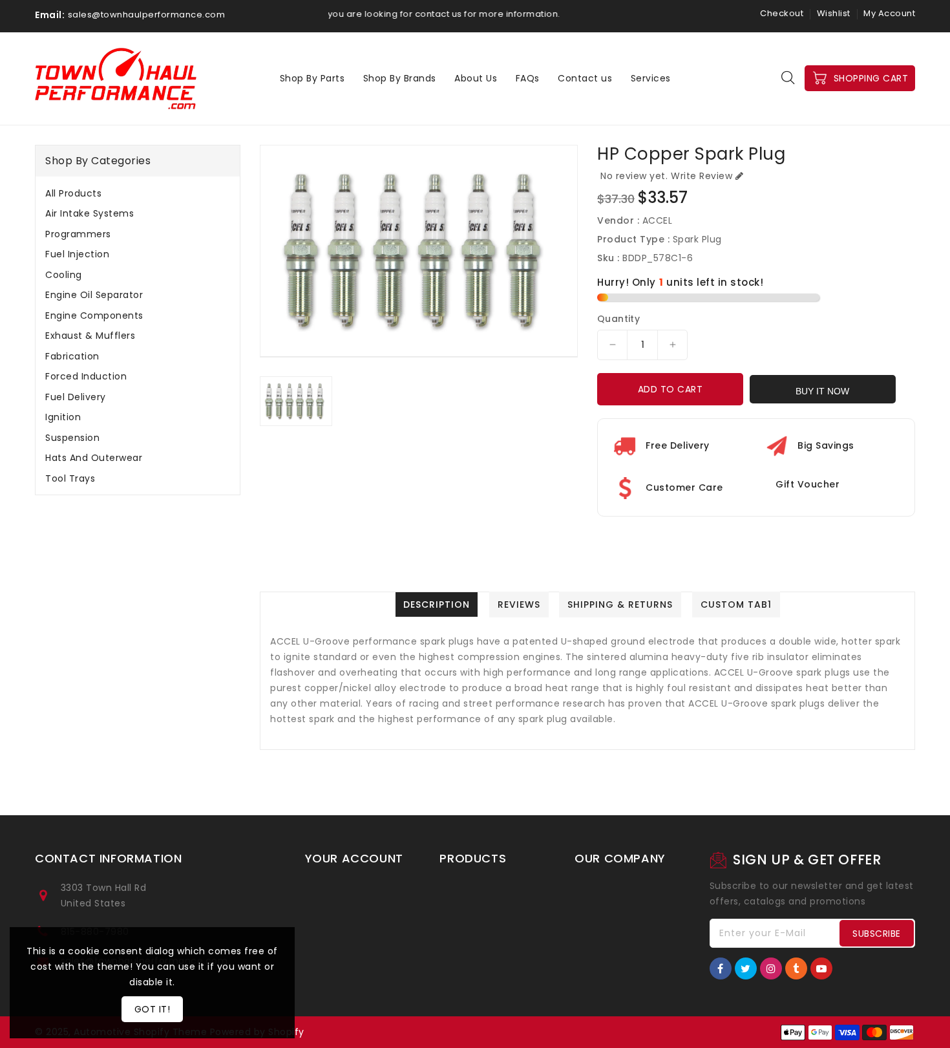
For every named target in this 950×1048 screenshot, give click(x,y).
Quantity (618, 318)
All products (73, 193)
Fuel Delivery (75, 396)
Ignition (63, 417)
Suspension (72, 437)
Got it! (152, 1009)
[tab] (137, 193)
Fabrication (72, 356)
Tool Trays (70, 478)
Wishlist (833, 13)
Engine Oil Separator (94, 294)
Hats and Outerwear (93, 457)
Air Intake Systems (89, 213)
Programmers (78, 234)
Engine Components (94, 315)
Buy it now (822, 391)
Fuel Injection (77, 254)
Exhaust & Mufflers (90, 335)
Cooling (63, 274)
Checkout (781, 13)
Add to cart (670, 389)
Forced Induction (86, 376)
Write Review (701, 175)
